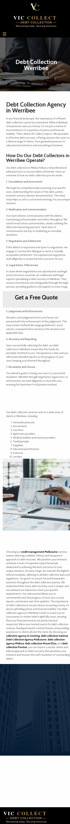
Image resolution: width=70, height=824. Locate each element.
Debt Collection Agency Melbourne (26, 639)
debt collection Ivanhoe (54, 635)
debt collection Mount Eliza (40, 643)
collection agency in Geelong (23, 635)
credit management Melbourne (39, 551)
